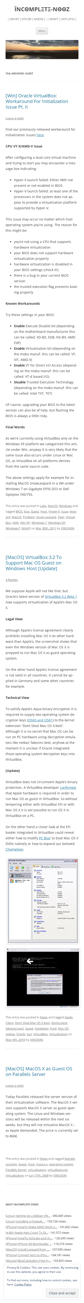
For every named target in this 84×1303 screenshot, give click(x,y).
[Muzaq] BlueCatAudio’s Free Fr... (28, 1261)
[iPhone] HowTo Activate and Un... (29, 1238)
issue (64, 511)
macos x (42, 1164)
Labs (43, 506)
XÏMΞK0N (67, 528)
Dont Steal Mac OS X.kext (32, 1023)
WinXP (26, 528)
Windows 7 (39, 523)
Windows (65, 506)
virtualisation (37, 1170)
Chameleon (14, 849)
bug (26, 511)
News (44, 1017)
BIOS (19, 511)
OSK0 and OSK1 (40, 720)
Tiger (61, 517)
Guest (35, 511)
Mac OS (63, 1028)
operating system (61, 1164)
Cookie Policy (23, 1284)
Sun (29, 1034)
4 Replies (12, 580)
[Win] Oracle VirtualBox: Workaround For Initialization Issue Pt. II (37, 101)
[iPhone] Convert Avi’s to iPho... (27, 1255)
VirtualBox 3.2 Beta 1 (61, 596)
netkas (10, 1034)
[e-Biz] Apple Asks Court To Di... (27, 1232)
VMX (15, 523)
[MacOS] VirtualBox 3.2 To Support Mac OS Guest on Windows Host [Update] (34, 563)
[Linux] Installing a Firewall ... (25, 1221)
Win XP (25, 523)
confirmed (68, 787)
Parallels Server (16, 1170)
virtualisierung (57, 1170)
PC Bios (44, 838)
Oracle (20, 1034)
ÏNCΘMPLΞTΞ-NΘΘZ (42, 9)
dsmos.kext (59, 1023)
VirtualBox (40, 1034)
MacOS (53, 506)
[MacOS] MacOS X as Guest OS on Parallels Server (39, 1071)
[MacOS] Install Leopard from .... (28, 1249)
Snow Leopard (46, 517)
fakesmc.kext (15, 1028)
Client (10, 1023)
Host (43, 511)
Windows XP (56, 523)
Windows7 (13, 528)
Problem (29, 517)
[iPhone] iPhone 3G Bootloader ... (28, 1244)
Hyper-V (54, 511)
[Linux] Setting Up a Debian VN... (28, 1216)
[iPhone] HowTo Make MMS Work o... (31, 1227)
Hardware (42, 1028)
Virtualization (58, 1034)
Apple (69, 1017)
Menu (42, 31)
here (40, 135)
